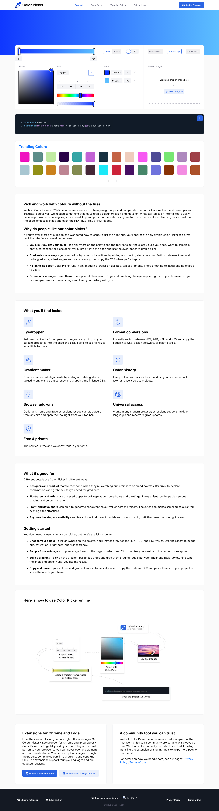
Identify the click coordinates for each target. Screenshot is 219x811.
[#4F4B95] (156, 157)
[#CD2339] (116, 170)
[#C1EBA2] (51, 157)
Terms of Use (137, 762)
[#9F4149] (195, 157)
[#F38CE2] (182, 170)
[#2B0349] (64, 157)
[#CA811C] (51, 170)
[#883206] (169, 170)
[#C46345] (116, 157)
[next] (116, 181)
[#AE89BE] (182, 157)
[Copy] (200, 118)
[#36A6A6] (77, 157)
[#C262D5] (90, 157)
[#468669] (142, 170)
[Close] (134, 72)
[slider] (36, 87)
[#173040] (103, 157)
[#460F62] (129, 170)
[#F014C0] (24, 157)
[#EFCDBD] (129, 157)
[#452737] (90, 170)
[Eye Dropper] (91, 73)
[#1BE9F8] (103, 170)
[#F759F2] (142, 157)
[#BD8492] (64, 170)
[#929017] (38, 170)
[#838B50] (77, 170)
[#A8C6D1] (24, 170)
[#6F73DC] (156, 170)
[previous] (102, 181)
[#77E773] (169, 157)
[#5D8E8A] (38, 157)
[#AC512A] (195, 170)
